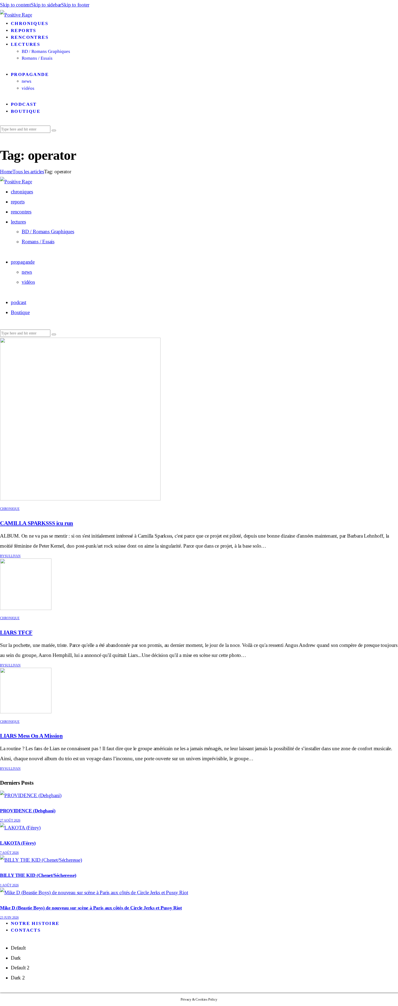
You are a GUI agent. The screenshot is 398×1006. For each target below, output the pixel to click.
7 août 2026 (9, 853)
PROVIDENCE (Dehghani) (27, 810)
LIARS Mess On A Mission (31, 736)
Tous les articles (28, 171)
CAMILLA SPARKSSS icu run (36, 523)
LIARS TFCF (16, 632)
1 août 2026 (9, 885)
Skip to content (15, 5)
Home (6, 171)
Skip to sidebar (46, 5)
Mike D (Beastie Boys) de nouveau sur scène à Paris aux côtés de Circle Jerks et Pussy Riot (91, 908)
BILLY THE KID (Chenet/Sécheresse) (38, 875)
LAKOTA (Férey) (18, 843)
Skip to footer (75, 5)
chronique (9, 509)
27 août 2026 (10, 820)
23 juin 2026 (9, 917)
